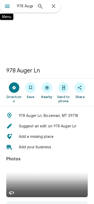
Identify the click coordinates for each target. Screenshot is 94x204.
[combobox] (25, 6)
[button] (47, 115)
